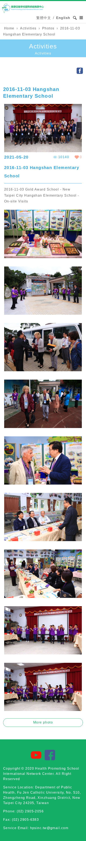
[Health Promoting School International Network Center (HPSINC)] (23, 8)
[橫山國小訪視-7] (43, 597)
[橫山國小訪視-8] (43, 653)
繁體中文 (43, 18)
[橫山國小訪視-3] (43, 370)
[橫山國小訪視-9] (43, 710)
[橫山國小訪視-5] (43, 483)
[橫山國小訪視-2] (43, 313)
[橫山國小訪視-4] (43, 427)
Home (9, 28)
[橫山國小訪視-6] (43, 540)
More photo (43, 722)
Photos (48, 28)
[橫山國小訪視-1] (43, 257)
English (63, 18)
